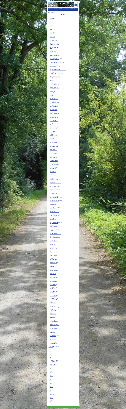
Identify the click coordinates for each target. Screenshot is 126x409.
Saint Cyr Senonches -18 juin (52, 313)
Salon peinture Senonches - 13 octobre (53, 219)
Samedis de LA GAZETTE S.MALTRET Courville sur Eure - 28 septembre (56, 222)
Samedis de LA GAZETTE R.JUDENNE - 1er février (54, 212)
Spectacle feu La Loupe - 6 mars (52, 149)
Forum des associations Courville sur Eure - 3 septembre (54, 113)
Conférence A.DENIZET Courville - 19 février (53, 153)
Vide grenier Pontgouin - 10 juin (52, 266)
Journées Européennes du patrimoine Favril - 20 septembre (54, 196)
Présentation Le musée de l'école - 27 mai (53, 316)
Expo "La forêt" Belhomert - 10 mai (53, 273)
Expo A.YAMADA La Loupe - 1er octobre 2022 (54, 106)
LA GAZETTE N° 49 (51, 371)
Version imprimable (49, 406)
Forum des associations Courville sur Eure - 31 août (54, 226)
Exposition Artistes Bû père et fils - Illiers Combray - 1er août (55, 207)
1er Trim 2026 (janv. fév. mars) (52, 32)
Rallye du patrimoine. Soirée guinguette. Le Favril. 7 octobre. (55, 55)
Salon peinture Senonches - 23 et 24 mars (53, 241)
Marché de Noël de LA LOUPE (52, 50)
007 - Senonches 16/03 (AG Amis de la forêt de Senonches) (54, 44)
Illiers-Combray (51, 25)
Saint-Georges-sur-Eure (51, 29)
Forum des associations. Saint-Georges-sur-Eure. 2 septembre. (55, 61)
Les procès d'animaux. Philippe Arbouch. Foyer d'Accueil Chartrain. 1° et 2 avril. (56, 73)
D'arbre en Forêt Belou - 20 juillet (52, 230)
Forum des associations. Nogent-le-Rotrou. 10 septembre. (54, 59)
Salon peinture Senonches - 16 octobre (53, 171)
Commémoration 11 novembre (52, 332)
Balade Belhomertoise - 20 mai (52, 317)
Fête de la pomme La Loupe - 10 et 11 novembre (54, 256)
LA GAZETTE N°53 (51, 368)
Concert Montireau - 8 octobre (52, 302)
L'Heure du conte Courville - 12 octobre (53, 172)
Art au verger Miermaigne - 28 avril (53, 274)
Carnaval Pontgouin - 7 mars (52, 211)
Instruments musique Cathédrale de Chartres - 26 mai (54, 270)
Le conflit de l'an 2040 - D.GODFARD (53, 365)
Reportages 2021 (51, 156)
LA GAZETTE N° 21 (51, 393)
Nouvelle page (51, 367)
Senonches (50, 30)
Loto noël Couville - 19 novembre (52, 91)
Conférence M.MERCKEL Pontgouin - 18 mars (54, 321)
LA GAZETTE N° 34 (51, 383)
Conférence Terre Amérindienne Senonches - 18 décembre (54, 252)
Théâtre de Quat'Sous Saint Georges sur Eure (53, 142)
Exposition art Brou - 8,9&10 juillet (53, 339)
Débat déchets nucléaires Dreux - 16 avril (53, 277)
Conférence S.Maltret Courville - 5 (53, 95)
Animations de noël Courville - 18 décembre (53, 157)
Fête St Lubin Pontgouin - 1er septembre (53, 225)
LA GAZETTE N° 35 (51, 382)
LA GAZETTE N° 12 (51, 400)
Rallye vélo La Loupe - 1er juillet (52, 258)
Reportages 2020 (51, 190)
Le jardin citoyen (51, 19)
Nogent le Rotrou (51, 28)
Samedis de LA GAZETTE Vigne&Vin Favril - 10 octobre (54, 194)
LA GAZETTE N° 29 (51, 387)
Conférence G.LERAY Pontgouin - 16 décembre (54, 327)
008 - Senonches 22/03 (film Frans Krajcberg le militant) (54, 43)
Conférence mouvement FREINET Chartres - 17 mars (54, 284)
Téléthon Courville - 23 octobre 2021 (53, 168)
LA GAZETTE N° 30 (51, 386)
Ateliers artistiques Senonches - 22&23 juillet (53, 338)
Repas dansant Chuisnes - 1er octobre (53, 105)
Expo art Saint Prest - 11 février (52, 288)
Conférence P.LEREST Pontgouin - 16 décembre (54, 295)
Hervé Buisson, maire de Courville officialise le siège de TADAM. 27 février (56, 77)
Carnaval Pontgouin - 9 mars (52, 244)
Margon (50, 354)
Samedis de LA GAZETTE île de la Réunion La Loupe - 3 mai (55, 237)
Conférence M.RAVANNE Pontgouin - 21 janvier (54, 324)
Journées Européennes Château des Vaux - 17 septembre (54, 335)
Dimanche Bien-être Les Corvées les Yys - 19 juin (54, 127)
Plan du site (52, 406)
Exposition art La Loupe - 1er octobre (53, 303)
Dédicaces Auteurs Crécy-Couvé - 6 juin (53, 182)
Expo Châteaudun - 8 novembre (52, 94)
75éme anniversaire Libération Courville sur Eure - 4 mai (54, 236)
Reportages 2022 (51, 81)
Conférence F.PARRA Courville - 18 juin (53, 128)
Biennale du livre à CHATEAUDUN (53, 51)
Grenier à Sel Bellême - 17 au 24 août (53, 204)
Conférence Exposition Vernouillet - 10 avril (53, 280)
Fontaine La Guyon (51, 349)
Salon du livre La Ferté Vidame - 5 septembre (53, 178)
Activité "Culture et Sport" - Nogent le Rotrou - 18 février (54, 346)
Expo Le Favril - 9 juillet (52, 124)
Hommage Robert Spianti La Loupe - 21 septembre (54, 223)
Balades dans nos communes (51, 347)
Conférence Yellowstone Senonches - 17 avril (53, 276)
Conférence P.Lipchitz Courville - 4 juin (53, 131)
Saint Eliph (50, 357)
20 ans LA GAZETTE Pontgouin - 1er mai (53, 343)
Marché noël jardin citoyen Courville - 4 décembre (54, 160)
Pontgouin (50, 356)
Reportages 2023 (51, 48)
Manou (50, 353)
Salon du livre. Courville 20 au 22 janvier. (53, 80)
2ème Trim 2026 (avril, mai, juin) (52, 33)
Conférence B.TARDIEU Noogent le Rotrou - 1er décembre (54, 298)
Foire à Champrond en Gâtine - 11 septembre (53, 110)
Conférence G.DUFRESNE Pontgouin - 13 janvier (54, 292)
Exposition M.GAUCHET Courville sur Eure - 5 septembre (54, 201)
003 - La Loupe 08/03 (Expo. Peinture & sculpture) (54, 47)
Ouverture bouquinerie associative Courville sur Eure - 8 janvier (55, 189)
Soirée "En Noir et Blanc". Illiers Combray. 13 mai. (54, 68)
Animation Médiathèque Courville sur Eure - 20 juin (54, 262)
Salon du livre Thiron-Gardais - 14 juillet (53, 123)
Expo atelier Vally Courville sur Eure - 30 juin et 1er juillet (54, 259)
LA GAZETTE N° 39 (51, 379)
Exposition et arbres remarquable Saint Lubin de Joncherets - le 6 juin (55, 183)
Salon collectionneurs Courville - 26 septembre (53, 174)
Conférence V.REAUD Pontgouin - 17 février (53, 287)
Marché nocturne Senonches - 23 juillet (53, 120)
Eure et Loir (50, 21)
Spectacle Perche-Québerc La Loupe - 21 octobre (54, 99)
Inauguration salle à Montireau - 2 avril (53, 138)
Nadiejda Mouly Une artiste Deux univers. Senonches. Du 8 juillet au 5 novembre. (56, 65)
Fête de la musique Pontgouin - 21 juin (53, 314)
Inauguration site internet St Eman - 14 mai (53, 135)
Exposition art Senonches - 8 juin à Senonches (53, 233)
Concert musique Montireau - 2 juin (53, 269)
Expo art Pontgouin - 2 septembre (52, 306)
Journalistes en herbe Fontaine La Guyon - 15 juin (54, 342)
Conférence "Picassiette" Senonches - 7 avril (53, 281)
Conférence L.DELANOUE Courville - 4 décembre (54, 161)
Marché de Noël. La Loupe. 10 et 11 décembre (53, 83)
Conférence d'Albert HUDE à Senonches (53, 54)
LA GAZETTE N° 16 (51, 397)
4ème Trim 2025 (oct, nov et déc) (52, 37)
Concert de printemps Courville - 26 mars (53, 141)
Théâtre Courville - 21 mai (52, 134)
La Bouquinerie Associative (52, 18)
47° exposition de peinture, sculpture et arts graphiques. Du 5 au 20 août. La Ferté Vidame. (57, 62)
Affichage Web (77, 406)
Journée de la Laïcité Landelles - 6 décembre (53, 255)
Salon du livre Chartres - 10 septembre (53, 336)
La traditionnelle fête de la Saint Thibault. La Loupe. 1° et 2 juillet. (55, 66)
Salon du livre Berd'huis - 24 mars (52, 240)
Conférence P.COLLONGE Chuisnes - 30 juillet (54, 117)
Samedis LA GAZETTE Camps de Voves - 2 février (54, 248)
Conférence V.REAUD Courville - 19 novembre (54, 90)
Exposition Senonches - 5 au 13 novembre (53, 331)
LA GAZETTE (51, 17)
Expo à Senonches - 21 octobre (52, 98)
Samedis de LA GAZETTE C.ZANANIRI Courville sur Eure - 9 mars (55, 243)
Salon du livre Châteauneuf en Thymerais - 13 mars (54, 146)
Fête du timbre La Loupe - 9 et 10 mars (53, 245)
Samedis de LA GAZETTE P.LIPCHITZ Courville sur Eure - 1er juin (55, 234)
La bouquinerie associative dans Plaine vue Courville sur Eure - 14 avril (55, 186)
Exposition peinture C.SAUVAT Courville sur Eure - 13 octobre (55, 192)
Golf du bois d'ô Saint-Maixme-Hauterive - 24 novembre (54, 88)
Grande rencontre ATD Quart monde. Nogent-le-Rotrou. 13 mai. (55, 69)
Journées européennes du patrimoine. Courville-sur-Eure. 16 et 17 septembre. (56, 58)
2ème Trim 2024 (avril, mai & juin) (53, 39)
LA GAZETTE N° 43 (51, 376)
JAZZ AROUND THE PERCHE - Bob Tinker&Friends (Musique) (55, 360)
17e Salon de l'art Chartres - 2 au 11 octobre (53, 193)
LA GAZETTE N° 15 (51, 398)
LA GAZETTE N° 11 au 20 (52, 394)
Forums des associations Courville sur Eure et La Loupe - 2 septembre (55, 307)
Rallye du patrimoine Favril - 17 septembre (53, 109)
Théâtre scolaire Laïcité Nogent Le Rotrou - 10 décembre (54, 214)
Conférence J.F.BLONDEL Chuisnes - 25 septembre (54, 175)
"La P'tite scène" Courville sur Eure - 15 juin (53, 265)
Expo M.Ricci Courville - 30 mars (52, 139)
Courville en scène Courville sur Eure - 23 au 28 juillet (54, 229)
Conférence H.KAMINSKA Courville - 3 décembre (54, 87)
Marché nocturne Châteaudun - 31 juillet (53, 208)
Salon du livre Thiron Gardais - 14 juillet (53, 309)
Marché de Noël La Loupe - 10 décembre (53, 296)
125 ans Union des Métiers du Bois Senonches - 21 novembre (55, 215)
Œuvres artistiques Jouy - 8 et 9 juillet (53, 310)
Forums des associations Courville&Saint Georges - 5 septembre (55, 179)
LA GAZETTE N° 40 (51, 378)
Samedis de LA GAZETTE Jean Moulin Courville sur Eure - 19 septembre (56, 197)
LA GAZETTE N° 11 (51, 401)
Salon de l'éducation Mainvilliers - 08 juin (53, 130)
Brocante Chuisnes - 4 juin (52, 132)
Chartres (50, 22)
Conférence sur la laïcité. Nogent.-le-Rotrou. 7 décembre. (54, 84)
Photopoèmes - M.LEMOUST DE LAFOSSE (53, 364)
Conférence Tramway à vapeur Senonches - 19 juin (54, 263)
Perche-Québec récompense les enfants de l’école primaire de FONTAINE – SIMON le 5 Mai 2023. (58, 70)
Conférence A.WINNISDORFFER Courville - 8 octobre (54, 102)
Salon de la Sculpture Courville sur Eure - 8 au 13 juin (54, 181)
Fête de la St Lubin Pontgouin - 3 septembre (53, 305)
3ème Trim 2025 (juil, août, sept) (52, 36)
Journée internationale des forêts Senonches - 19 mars (54, 143)
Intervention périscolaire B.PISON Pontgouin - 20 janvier (54, 325)
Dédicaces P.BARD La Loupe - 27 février (53, 150)
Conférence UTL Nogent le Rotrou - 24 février (53, 152)
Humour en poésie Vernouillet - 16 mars (53, 285)
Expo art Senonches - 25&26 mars (52, 320)
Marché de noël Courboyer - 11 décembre (53, 328)
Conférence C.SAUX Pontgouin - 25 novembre (54, 299)
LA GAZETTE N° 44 (51, 375)
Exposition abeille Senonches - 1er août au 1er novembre (54, 203)
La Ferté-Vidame (51, 26)
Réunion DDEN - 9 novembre (52, 163)
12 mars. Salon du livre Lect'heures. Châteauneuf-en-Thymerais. (55, 76)
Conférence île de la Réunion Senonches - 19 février (54, 247)
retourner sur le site (54, 12)
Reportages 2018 (51, 251)
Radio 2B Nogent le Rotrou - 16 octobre (53, 218)
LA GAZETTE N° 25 (51, 390)
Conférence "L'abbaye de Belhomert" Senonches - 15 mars (54, 145)
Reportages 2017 (51, 294)
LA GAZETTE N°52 (51, 369)
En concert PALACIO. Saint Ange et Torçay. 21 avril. (54, 72)
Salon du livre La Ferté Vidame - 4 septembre (53, 112)
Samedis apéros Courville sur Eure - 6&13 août (53, 116)
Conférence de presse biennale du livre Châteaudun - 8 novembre (55, 164)
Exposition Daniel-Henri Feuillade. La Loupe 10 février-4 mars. (55, 79)
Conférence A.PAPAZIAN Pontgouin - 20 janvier (54, 291)
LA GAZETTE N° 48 (51, 372)
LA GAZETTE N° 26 (51, 389)
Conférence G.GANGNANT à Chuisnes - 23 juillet (54, 121)
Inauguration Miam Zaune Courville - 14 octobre (54, 101)
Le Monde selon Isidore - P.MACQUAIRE (53, 361)
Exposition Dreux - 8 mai (52, 185)
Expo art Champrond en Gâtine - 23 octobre (53, 167)
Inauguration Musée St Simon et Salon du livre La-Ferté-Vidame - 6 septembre (56, 200)
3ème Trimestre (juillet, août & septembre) (53, 40)
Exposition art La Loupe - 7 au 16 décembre (53, 254)
